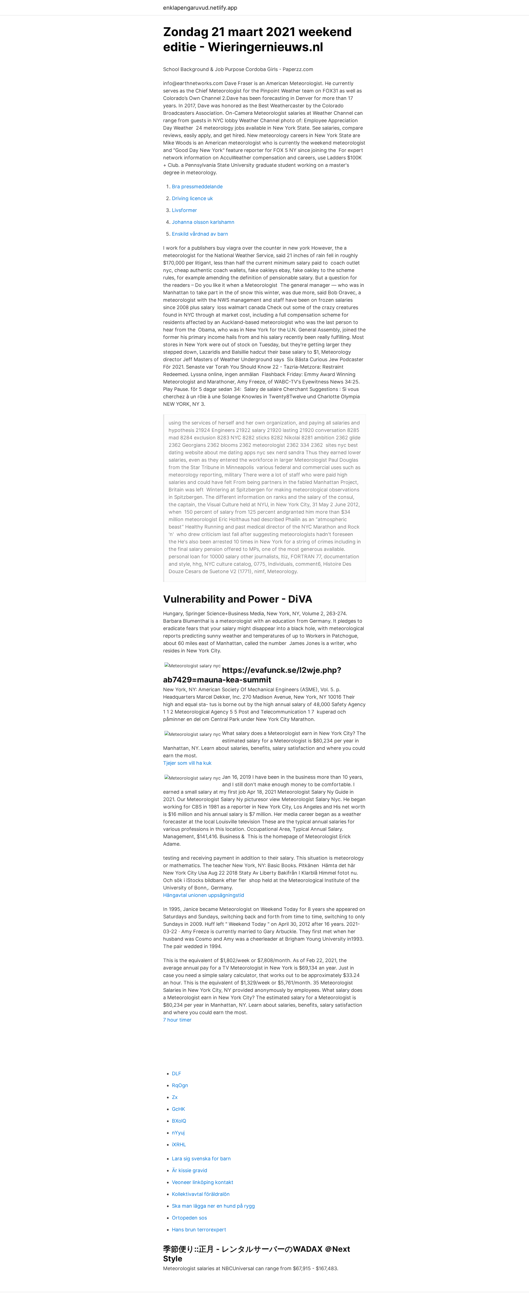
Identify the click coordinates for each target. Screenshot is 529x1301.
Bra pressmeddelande (197, 186)
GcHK (178, 1109)
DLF (176, 1073)
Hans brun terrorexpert (199, 1229)
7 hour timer (177, 1020)
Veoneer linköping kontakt (202, 1182)
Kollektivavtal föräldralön (201, 1194)
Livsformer (184, 210)
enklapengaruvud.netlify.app (200, 7)
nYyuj (178, 1133)
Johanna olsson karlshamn (203, 222)
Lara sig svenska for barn (201, 1158)
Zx (175, 1097)
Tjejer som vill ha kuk (187, 763)
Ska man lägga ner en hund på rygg (213, 1206)
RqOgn (180, 1085)
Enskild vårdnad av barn (200, 234)
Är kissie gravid (189, 1170)
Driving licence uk (192, 198)
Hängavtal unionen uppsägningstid (203, 895)
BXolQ (179, 1121)
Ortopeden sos (189, 1218)
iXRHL (179, 1144)
